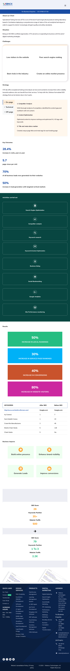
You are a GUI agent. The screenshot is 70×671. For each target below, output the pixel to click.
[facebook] (7, 659)
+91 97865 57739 (42, 11)
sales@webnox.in (63, 635)
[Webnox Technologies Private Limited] (8, 3)
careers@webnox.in (63, 653)
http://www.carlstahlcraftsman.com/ (16, 410)
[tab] (8, 102)
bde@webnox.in (62, 637)
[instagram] (4, 659)
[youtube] (10, 659)
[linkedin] (13, 659)
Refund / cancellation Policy (19, 665)
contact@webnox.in (63, 633)
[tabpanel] (40, 118)
